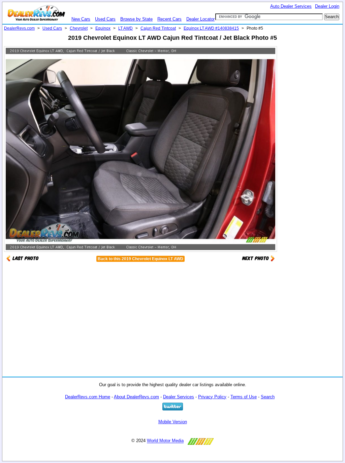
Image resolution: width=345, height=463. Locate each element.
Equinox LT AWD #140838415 (211, 28)
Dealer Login (327, 6)
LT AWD (125, 28)
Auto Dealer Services (291, 6)
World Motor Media (165, 440)
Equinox (103, 28)
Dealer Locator (200, 19)
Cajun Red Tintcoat (158, 28)
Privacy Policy (212, 396)
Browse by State (136, 19)
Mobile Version (172, 421)
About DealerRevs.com (136, 396)
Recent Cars (169, 19)
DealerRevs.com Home (87, 396)
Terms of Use (243, 396)
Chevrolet (79, 28)
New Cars (80, 19)
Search (268, 396)
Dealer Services (178, 396)
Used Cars (105, 19)
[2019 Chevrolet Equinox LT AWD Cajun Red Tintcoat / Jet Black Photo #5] (258, 257)
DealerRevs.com (19, 28)
